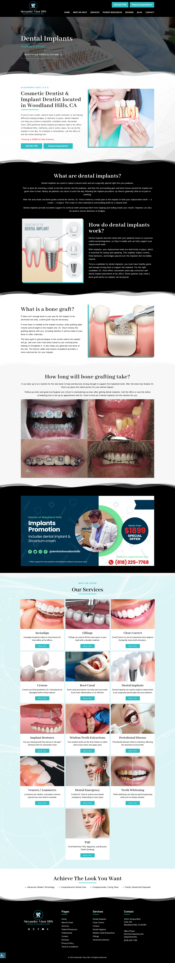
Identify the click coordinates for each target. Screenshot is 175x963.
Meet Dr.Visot (80, 12)
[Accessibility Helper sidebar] (3, 955)
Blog (139, 12)
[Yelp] (47, 929)
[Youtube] (43, 929)
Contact (149, 12)
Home (67, 12)
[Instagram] (34, 929)
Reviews (129, 12)
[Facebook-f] (38, 929)
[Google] (29, 929)
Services (94, 12)
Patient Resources (112, 12)
